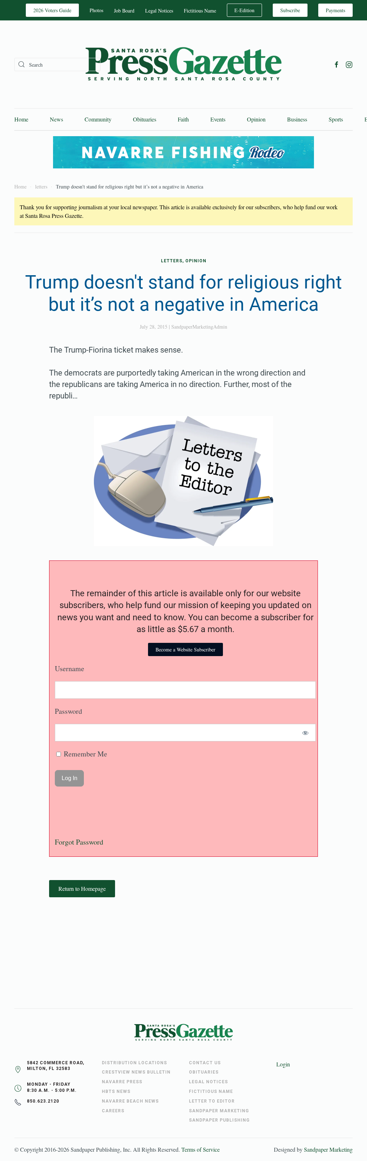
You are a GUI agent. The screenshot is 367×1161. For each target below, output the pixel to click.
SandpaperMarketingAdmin (199, 326)
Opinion (256, 119)
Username (69, 668)
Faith (183, 119)
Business (297, 119)
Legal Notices (159, 10)
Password (68, 711)
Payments (335, 10)
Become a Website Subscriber (185, 649)
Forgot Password (79, 842)
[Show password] (305, 732)
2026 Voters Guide (52, 10)
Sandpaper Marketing (328, 1149)
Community (98, 119)
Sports (336, 119)
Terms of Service (200, 1149)
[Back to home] (183, 64)
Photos (96, 10)
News (56, 119)
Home (21, 119)
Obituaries (144, 119)
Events (217, 119)
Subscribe (290, 10)
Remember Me (84, 754)
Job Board (124, 10)
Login (283, 1064)
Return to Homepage (82, 888)
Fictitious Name (200, 10)
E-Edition (244, 10)
